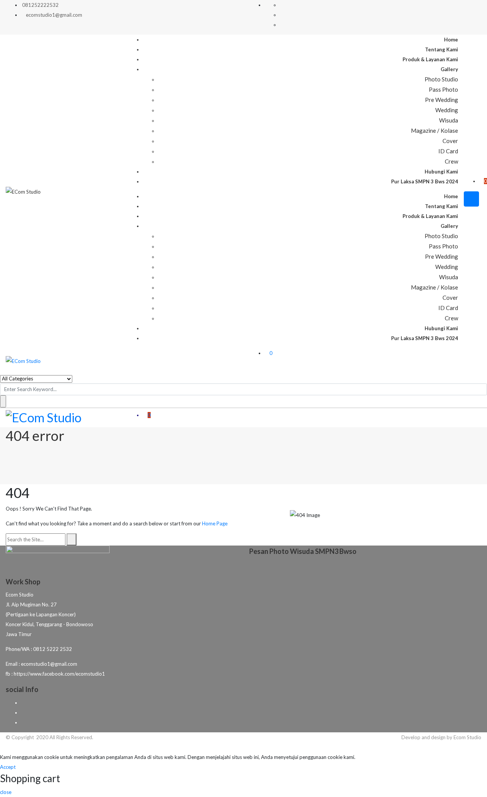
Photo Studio (441, 79)
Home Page (215, 523)
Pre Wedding (441, 99)
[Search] (71, 539)
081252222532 (40, 5)
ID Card (448, 151)
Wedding (446, 110)
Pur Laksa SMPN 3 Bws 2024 (424, 181)
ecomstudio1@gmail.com (54, 15)
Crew (451, 161)
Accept (8, 767)
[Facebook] (23, 702)
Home (451, 40)
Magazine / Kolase (434, 130)
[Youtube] (23, 712)
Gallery (449, 69)
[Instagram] (23, 722)
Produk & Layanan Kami (430, 59)
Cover (450, 140)
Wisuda (448, 120)
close (5, 792)
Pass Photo (443, 89)
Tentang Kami (441, 49)
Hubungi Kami (441, 172)
